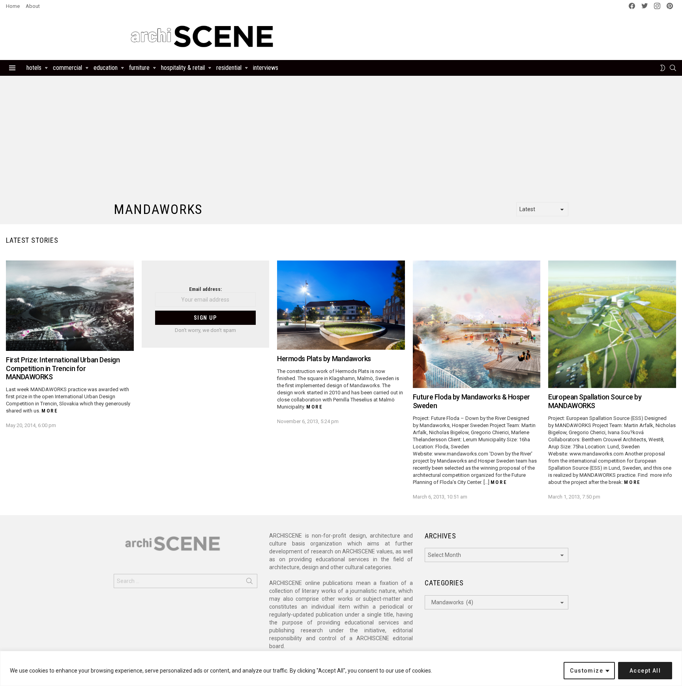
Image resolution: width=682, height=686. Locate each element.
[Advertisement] (442, 36)
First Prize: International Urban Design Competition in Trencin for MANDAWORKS (63, 368)
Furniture (139, 67)
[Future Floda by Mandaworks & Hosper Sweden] (477, 324)
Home (13, 6)
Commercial (67, 67)
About (33, 6)
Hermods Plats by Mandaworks (324, 358)
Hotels (33, 67)
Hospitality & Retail (183, 67)
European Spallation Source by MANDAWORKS (594, 401)
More (49, 411)
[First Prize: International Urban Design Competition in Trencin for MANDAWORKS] (70, 306)
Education (106, 67)
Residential (229, 67)
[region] (341, 668)
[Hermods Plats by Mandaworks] (341, 305)
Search (249, 582)
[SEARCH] (673, 68)
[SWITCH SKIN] (663, 68)
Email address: (205, 289)
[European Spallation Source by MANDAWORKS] (612, 324)
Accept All (645, 670)
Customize (586, 670)
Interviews (265, 67)
